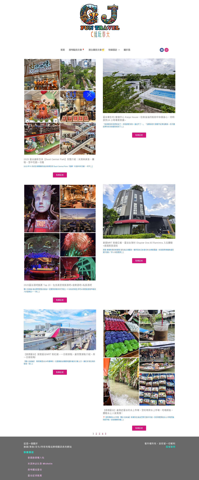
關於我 (127, 50)
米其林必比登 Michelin (40, 463)
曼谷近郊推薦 (35, 475)
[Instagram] (166, 50)
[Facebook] (162, 50)
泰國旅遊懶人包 (36, 457)
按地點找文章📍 (77, 50)
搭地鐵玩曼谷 (35, 469)
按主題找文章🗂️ (96, 50)
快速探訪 (112, 50)
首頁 (63, 50)
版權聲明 (170, 447)
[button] (114, 50)
